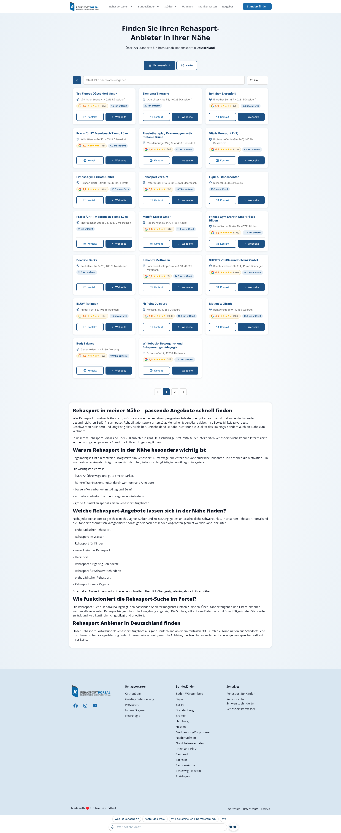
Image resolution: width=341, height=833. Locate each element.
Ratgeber (227, 6)
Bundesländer (146, 6)
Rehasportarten (118, 6)
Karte (189, 65)
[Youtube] (95, 705)
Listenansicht (161, 65)
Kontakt (92, 116)
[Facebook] (75, 705)
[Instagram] (85, 705)
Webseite (120, 116)
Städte (168, 6)
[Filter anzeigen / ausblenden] (77, 80)
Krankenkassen (207, 6)
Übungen (187, 6)
